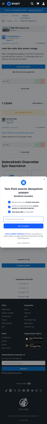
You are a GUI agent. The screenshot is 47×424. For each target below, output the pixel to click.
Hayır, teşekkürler (23, 243)
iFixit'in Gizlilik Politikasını (15, 234)
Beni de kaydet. (23, 226)
